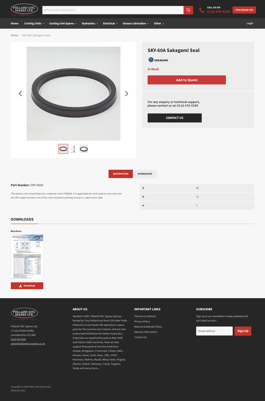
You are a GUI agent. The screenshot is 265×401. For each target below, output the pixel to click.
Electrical (109, 23)
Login (250, 23)
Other (158, 23)
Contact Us (174, 118)
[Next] (126, 93)
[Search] (188, 10)
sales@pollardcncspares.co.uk (28, 344)
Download (29, 286)
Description (120, 174)
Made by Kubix (18, 390)
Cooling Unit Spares (61, 23)
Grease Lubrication (135, 23)
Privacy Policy (142, 321)
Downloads (145, 174)
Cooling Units (33, 23)
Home (14, 23)
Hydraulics (89, 23)
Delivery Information (145, 332)
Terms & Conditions (145, 316)
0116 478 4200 (187, 105)
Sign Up (242, 331)
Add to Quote (187, 80)
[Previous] (20, 93)
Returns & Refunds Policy (148, 327)
